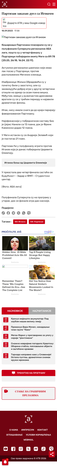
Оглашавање (14, 434)
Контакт (42, 430)
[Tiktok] (43, 449)
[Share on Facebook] (8, 213)
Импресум (27, 430)
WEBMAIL (28, 439)
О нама (13, 430)
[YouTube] (6, 449)
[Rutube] (36, 449)
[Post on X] (18, 213)
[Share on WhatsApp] (23, 213)
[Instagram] (21, 449)
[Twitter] (28, 449)
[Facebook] (13, 449)
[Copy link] (3, 213)
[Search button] (48, 4)
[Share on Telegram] (13, 213)
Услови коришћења (38, 434)
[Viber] (51, 448)
